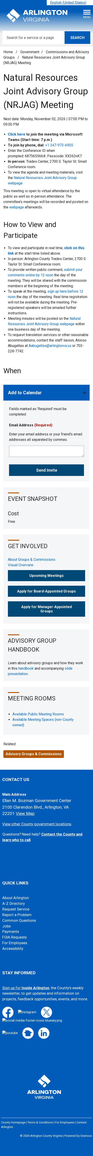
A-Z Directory (13, 903)
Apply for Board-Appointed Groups (46, 591)
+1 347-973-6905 (59, 145)
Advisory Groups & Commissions (34, 754)
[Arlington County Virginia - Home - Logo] (37, 15)
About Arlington (15, 898)
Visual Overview (20, 565)
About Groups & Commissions (31, 559)
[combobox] (70, 2)
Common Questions (19, 920)
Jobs (6, 926)
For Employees (14, 943)
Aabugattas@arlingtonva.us (50, 346)
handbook (26, 668)
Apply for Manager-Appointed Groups (46, 609)
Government (29, 52)
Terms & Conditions (40, 1122)
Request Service (15, 909)
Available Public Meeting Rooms (38, 714)
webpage (16, 207)
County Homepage (13, 1122)
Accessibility (12, 948)
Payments (10, 931)
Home (8, 52)
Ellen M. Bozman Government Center (36, 800)
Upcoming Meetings (46, 575)
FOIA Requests (14, 937)
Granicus (86, 1135)
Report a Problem (17, 915)
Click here (16, 134)
